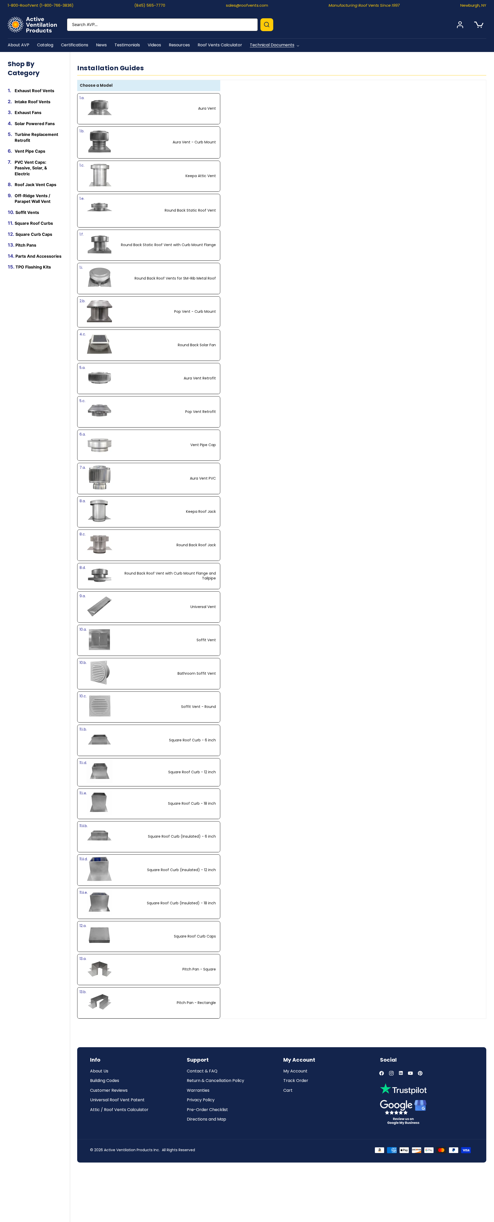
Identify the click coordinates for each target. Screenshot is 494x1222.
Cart (288, 1090)
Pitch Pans (25, 245)
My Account (295, 1071)
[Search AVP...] (266, 24)
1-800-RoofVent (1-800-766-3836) (41, 5)
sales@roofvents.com (247, 5)
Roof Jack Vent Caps (35, 184)
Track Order (295, 1081)
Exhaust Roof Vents (34, 90)
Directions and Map (206, 1119)
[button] (275, 45)
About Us (99, 1071)
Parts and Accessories (38, 256)
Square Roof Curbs (34, 223)
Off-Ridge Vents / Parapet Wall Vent (32, 198)
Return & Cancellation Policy (215, 1081)
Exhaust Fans (28, 112)
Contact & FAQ (202, 1071)
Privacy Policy (201, 1100)
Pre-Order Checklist (207, 1110)
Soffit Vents (27, 212)
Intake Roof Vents (32, 101)
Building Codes (104, 1081)
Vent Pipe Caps (30, 151)
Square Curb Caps (33, 234)
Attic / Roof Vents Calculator (119, 1110)
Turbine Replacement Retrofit (36, 137)
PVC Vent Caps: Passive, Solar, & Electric (31, 168)
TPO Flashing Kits (33, 267)
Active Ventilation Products (128, 1149)
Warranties (198, 1090)
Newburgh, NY (473, 5)
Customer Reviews (109, 1090)
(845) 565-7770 (149, 5)
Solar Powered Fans (35, 123)
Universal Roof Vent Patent (117, 1100)
